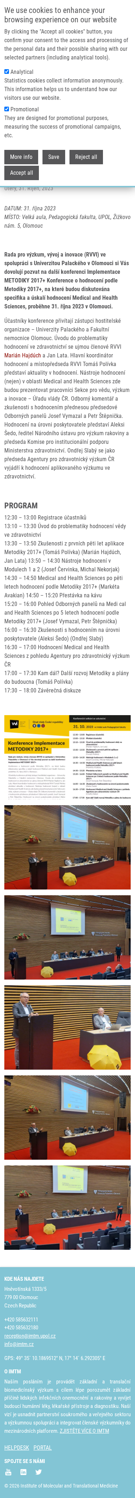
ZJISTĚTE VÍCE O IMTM (84, 1431)
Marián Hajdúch (22, 355)
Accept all (21, 172)
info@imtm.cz (19, 1344)
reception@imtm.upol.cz (30, 1336)
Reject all (86, 156)
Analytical (21, 71)
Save (53, 156)
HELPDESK (16, 1447)
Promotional (24, 109)
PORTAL (42, 1447)
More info (21, 156)
